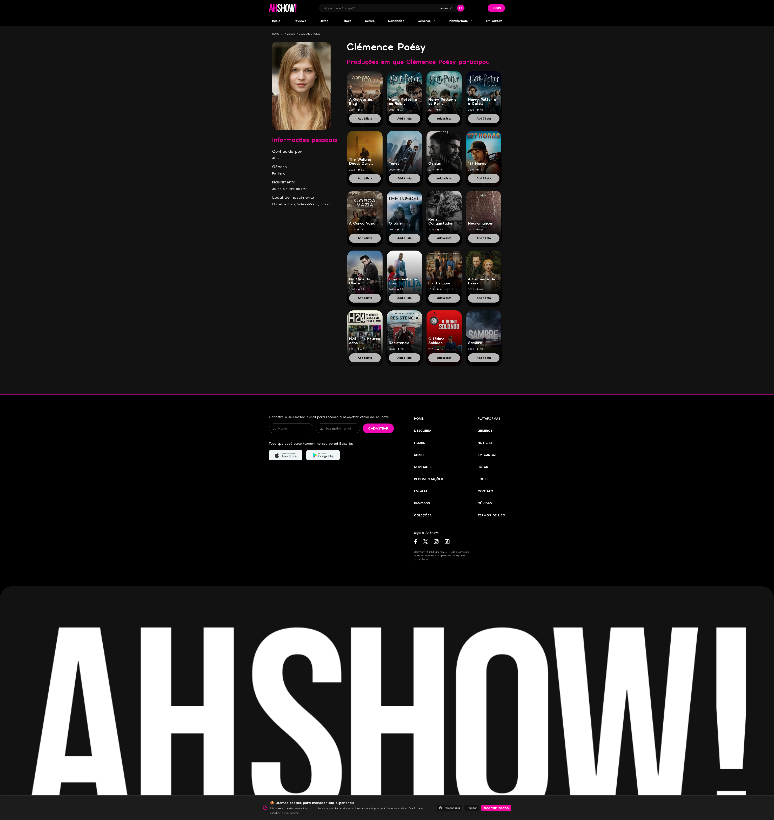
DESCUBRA (422, 431)
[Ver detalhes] (365, 94)
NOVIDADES (423, 467)
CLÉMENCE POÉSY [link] (309, 33)
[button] (282, 8)
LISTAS (483, 467)
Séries (370, 21)
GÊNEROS (485, 431)
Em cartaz (494, 21)
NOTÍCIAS (485, 443)
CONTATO (485, 491)
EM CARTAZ (487, 455)
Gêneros (424, 21)
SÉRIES (419, 455)
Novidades (396, 21)
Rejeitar (472, 808)
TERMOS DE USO (491, 515)
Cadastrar (378, 428)
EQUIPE (483, 479)
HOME (275, 33)
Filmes (444, 8)
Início (276, 21)
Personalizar (452, 808)
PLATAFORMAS (489, 419)
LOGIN (496, 8)
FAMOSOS (289, 33)
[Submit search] (460, 8)
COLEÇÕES (422, 515)
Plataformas (458, 21)
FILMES (419, 443)
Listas (323, 21)
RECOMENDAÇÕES (428, 479)
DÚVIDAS (485, 503)
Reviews (300, 21)
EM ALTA (420, 491)
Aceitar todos (496, 807)
